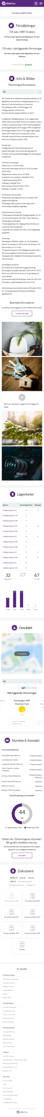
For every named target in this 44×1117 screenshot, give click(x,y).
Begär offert (7, 997)
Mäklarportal (7, 1071)
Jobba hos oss (8, 1088)
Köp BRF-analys (8, 1056)
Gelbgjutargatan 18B (10, 547)
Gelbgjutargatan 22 (9, 563)
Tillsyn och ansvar (9, 1014)
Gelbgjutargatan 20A (10, 557)
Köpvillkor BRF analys (10, 1102)
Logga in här (22, 314)
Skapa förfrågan (8, 1022)
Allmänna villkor (8, 1092)
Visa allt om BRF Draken (22, 13)
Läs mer (22, 855)
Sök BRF (23, 969)
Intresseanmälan (9, 1046)
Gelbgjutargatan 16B (10, 521)
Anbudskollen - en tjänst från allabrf (15, 1060)
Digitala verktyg (8, 986)
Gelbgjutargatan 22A (10, 568)
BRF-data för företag (10, 1063)
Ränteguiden (7, 1035)
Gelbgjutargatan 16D (10, 531)
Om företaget (8, 1081)
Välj (4, 92)
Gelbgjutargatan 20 (9, 552)
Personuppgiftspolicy (10, 1095)
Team (5, 1084)
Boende (23, 878)
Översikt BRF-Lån (9, 1032)
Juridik (5, 994)
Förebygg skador (8, 1018)
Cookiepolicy (7, 1099)
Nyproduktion (7, 1043)
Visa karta (22, 654)
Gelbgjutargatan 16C (10, 526)
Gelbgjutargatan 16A (10, 515)
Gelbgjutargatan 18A (10, 542)
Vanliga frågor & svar (10, 1067)
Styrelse (31, 878)
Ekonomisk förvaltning (10, 979)
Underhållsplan (8, 990)
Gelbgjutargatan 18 (9, 536)
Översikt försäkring (9, 1007)
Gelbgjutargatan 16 (9, 510)
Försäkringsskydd (9, 1011)
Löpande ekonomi (9, 983)
